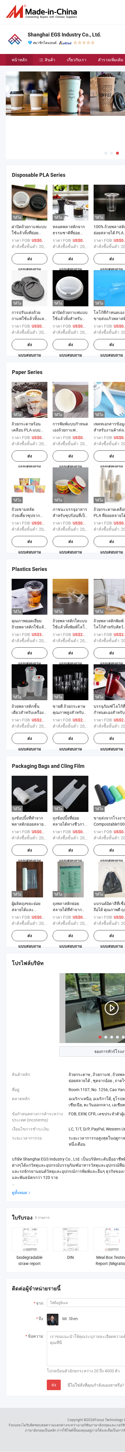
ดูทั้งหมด (19, 1192)
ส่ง (53, 1385)
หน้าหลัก (19, 59)
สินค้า (50, 59)
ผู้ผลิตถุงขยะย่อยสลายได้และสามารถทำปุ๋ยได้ (26, 909)
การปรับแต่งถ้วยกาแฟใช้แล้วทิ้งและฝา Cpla (29, 318)
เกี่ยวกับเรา (76, 59)
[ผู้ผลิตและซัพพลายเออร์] (42, 11)
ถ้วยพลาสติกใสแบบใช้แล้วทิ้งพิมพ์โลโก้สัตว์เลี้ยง (70, 627)
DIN (70, 1257)
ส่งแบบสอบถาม (29, 260)
